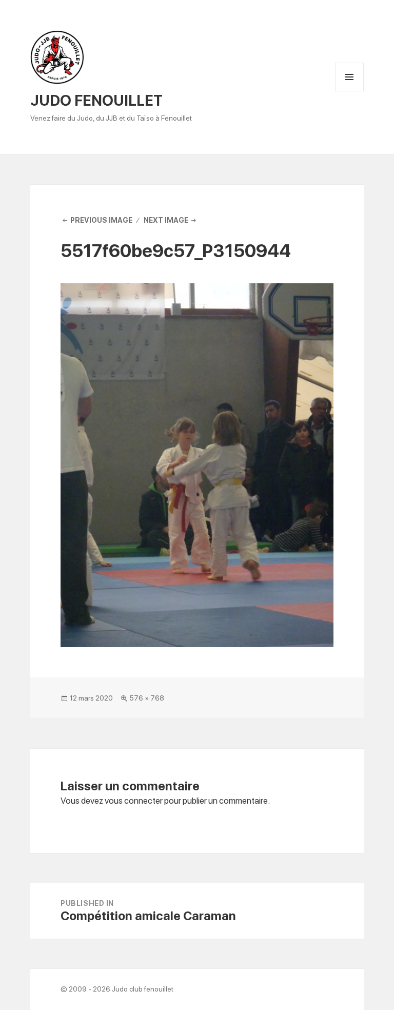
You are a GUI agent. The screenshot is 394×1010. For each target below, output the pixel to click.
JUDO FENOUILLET (96, 100)
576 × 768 (146, 698)
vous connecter (134, 800)
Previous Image (101, 220)
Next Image (166, 220)
